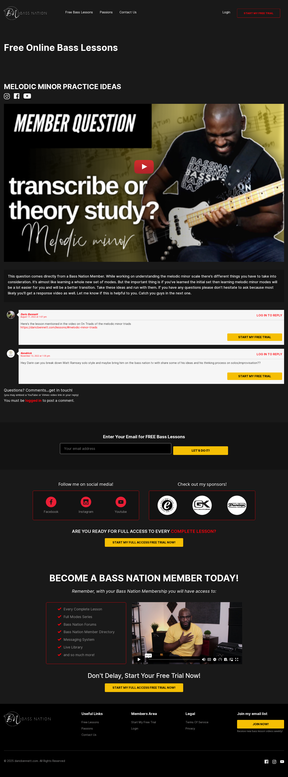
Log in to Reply (269, 315)
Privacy (190, 728)
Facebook (51, 512)
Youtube (121, 512)
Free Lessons (90, 722)
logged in (27, 401)
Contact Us (128, 12)
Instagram (86, 512)
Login (226, 12)
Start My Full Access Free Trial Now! (144, 542)
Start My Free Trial (259, 13)
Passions (106, 12)
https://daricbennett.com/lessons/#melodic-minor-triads (59, 327)
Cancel (151, 408)
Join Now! (261, 724)
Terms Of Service (197, 722)
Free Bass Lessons (79, 12)
